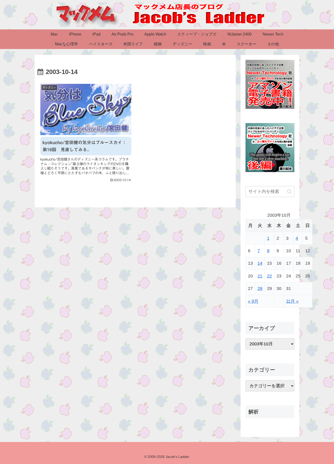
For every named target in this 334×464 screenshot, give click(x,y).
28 (259, 288)
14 (259, 263)
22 (269, 276)
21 (259, 276)
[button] (289, 191)
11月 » (292, 301)
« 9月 (253, 301)
